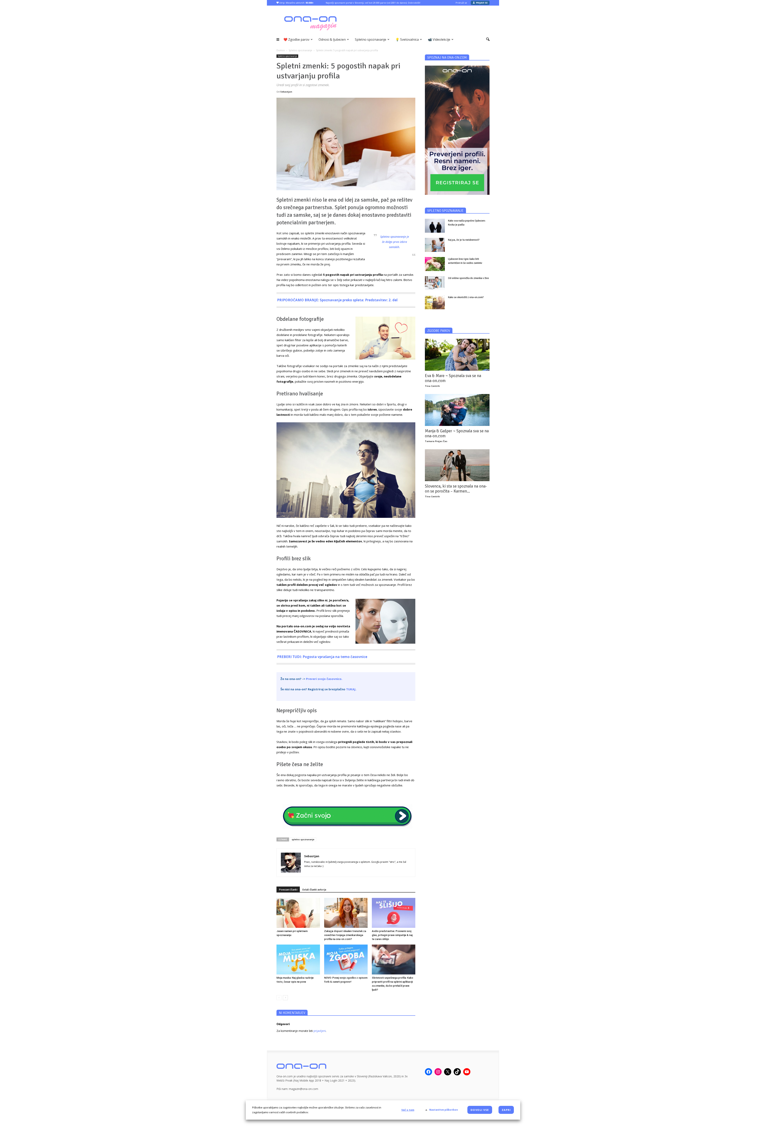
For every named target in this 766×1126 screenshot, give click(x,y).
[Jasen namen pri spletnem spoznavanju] (298, 913)
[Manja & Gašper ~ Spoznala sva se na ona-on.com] (457, 410)
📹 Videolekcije (439, 39)
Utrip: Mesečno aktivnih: (296, 2)
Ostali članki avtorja (314, 889)
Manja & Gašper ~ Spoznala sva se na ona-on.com (457, 433)
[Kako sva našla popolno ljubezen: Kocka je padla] (435, 226)
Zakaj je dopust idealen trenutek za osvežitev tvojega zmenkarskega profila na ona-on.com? (345, 935)
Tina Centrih (432, 385)
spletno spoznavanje (303, 839)
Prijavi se (482, 2)
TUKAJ (350, 689)
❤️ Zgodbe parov (296, 39)
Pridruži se (461, 2)
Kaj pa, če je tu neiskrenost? (464, 239)
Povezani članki (288, 889)
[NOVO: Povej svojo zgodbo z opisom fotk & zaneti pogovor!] (346, 959)
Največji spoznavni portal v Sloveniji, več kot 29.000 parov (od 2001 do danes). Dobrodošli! (373, 2)
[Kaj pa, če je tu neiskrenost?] (435, 245)
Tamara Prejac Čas (436, 441)
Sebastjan (286, 91)
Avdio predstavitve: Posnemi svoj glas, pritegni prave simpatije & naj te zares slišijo (392, 935)
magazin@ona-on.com (303, 1089)
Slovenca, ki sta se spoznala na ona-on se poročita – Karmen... (456, 489)
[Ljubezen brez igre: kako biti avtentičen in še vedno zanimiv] (435, 264)
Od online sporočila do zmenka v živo (468, 278)
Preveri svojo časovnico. (324, 679)
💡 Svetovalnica (407, 39)
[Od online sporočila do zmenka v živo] (435, 283)
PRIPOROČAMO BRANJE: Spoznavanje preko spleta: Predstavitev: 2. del (337, 300)
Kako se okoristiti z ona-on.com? (466, 297)
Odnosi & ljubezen (332, 39)
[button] (488, 39)
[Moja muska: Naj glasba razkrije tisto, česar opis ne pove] (298, 959)
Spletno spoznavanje (370, 39)
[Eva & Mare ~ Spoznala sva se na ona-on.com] (457, 355)
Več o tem (407, 1110)
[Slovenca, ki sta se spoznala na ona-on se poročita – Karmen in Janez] (457, 465)
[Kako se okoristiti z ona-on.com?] (435, 302)
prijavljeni (320, 1031)
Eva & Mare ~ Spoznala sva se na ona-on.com (453, 378)
